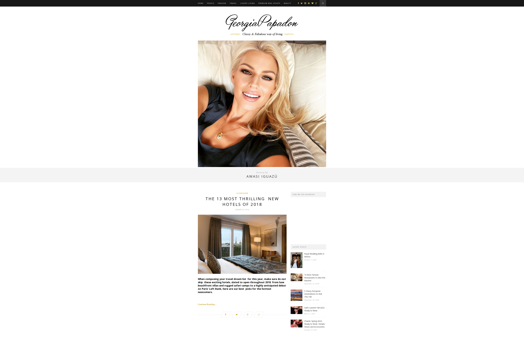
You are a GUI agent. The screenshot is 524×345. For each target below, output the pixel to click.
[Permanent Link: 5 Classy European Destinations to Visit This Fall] (296, 300)
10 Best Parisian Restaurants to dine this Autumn (314, 277)
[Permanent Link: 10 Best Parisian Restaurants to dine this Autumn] (296, 280)
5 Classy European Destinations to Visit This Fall (313, 294)
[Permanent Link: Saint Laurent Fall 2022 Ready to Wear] (296, 313)
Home (200, 3)
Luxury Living (247, 3)
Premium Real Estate (269, 3)
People (210, 3)
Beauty (287, 3)
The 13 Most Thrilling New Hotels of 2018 (242, 201)
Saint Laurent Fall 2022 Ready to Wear (314, 309)
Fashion (222, 3)
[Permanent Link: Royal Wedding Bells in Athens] (296, 267)
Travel (233, 3)
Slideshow (242, 193)
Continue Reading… (207, 304)
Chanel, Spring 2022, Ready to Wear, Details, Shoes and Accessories (314, 324)
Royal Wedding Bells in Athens (314, 255)
